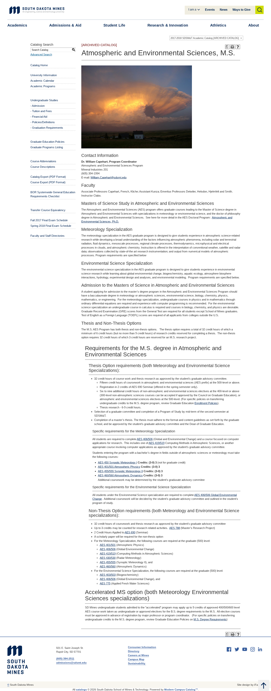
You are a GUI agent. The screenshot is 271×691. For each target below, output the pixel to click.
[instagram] (252, 649)
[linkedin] (260, 649)
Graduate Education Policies (47, 141)
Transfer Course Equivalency (47, 210)
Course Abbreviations (43, 161)
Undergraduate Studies (44, 100)
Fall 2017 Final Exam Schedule (49, 220)
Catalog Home (39, 65)
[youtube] (244, 649)
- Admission (37, 105)
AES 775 (105, 583)
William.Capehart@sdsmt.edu (108, 177)
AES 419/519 (156, 443)
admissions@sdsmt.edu (71, 662)
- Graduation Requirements (46, 127)
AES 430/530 (108, 557)
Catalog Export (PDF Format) (48, 176)
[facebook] (229, 649)
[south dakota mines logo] (36, 10)
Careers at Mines (138, 655)
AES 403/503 (108, 574)
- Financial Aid (38, 116)
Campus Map (136, 659)
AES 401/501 (108, 544)
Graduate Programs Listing (46, 147)
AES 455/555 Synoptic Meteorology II (120, 471)
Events (210, 9)
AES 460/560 (108, 566)
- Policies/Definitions (42, 122)
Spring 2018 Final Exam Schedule (50, 225)
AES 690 (130, 532)
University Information (43, 75)
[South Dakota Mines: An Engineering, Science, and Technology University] (17, 660)
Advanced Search (41, 54)
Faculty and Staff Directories (47, 235)
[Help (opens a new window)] (238, 47)
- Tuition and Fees (41, 111)
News (223, 9)
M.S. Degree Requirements (210, 619)
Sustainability (137, 663)
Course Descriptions (42, 166)
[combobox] (206, 38)
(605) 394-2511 (65, 658)
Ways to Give (241, 9)
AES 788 (174, 527)
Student (114, 25)
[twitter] (236, 649)
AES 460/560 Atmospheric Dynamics (120, 475)
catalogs (81, 689)
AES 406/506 (145, 439)
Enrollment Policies (206, 403)
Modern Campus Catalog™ (181, 689)
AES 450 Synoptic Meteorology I (117, 462)
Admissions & (65, 25)
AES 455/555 (108, 562)
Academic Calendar (42, 80)
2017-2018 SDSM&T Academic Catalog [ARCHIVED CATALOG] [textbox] (205, 38)
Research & (167, 25)
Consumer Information (142, 647)
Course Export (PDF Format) (47, 182)
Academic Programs (42, 86)
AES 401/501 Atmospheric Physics (119, 466)
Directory (133, 651)
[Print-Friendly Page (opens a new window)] (232, 47)
